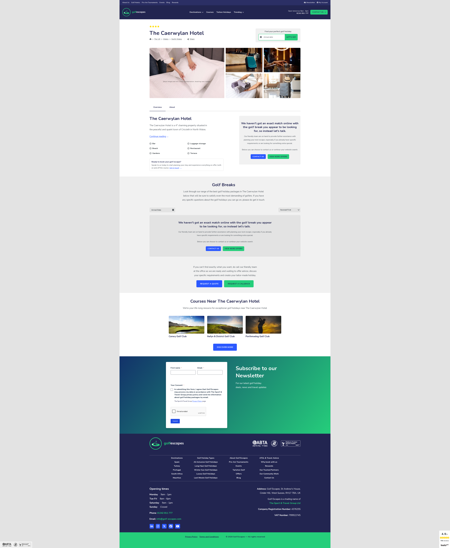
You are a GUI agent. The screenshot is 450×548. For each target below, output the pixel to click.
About (172, 107)
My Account (323, 3)
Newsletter (310, 3)
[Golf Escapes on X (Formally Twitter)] (164, 526)
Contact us (318, 12)
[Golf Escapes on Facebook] (171, 526)
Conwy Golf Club (178, 336)
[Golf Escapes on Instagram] (158, 526)
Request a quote (209, 283)
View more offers (278, 157)
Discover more (225, 347)
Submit (175, 421)
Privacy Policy (197, 401)
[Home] (150, 39)
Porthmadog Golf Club (258, 336)
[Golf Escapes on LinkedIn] (152, 526)
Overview (157, 107)
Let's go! (291, 37)
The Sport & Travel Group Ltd (284, 503)
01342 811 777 (302, 13)
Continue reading (158, 136)
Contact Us (258, 157)
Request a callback (239, 283)
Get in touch (174, 168)
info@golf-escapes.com (169, 519)
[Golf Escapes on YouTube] (177, 526)
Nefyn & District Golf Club (221, 336)
